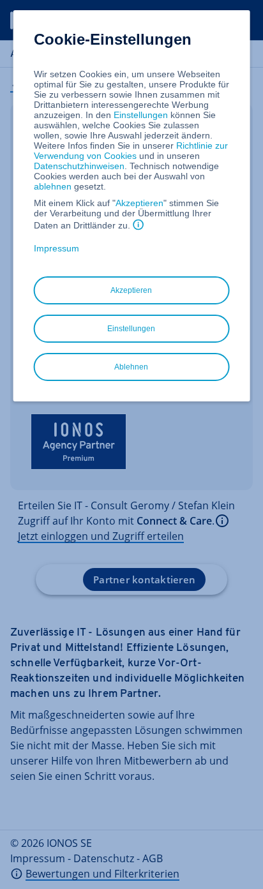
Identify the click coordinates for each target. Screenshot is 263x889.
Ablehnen (131, 366)
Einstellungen (141, 115)
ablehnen (52, 186)
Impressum (56, 248)
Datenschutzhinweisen (79, 166)
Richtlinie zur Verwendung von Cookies (131, 150)
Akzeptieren (139, 203)
